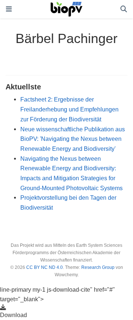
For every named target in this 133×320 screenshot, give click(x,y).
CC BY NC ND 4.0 (44, 267)
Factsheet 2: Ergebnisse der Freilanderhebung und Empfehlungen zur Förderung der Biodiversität (69, 109)
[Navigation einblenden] (9, 9)
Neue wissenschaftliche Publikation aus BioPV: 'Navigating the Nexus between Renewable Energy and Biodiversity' (72, 139)
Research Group (98, 267)
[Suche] (123, 9)
